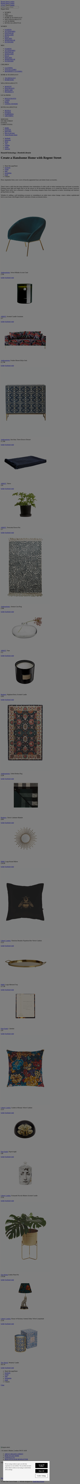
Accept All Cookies (41, 1465)
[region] (26, 1471)
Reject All (41, 1471)
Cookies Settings (41, 1476)
